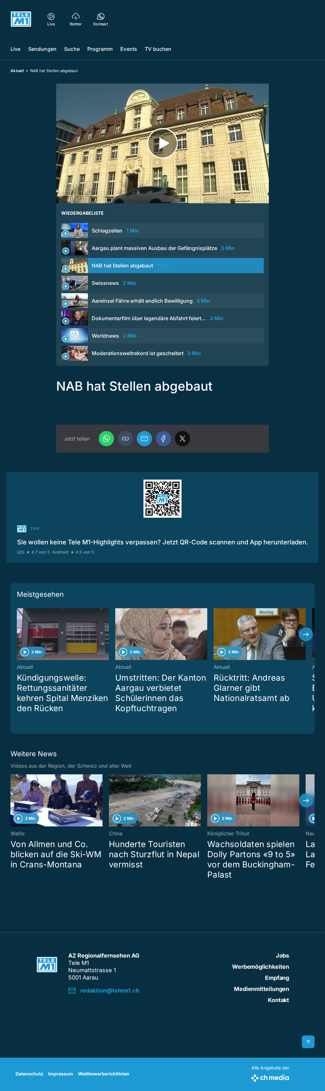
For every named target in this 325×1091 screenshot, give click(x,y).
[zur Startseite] (21, 19)
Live (15, 49)
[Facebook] (163, 438)
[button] (125, 438)
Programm (100, 49)
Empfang (277, 977)
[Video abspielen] (162, 143)
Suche (72, 49)
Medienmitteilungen (261, 989)
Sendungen (42, 49)
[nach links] (19, 634)
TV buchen (158, 49)
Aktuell (17, 70)
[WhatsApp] (106, 438)
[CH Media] (270, 1077)
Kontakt (278, 1000)
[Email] (144, 438)
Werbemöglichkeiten (260, 966)
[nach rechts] (306, 634)
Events (128, 49)
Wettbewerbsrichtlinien (103, 1073)
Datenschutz (29, 1073)
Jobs (282, 955)
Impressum (60, 1073)
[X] (182, 438)
